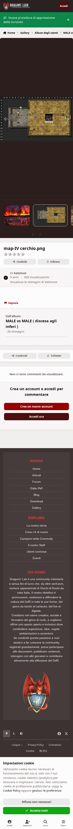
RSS (44, 751)
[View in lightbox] (36, 119)
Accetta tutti (39, 810)
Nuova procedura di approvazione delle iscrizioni (29, 20)
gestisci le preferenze (46, 790)
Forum (36, 481)
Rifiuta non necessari (36, 802)
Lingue (16, 745)
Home (36, 468)
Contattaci (55, 745)
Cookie (30, 751)
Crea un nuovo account (36, 406)
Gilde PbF (36, 488)
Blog (36, 494)
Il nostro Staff (36, 545)
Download (36, 501)
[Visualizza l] (17, 215)
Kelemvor (20, 273)
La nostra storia (37, 525)
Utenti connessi (36, 551)
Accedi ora (36, 416)
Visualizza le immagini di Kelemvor (34, 282)
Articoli (36, 475)
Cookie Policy (11, 790)
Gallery (36, 507)
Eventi (37, 558)
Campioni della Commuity (36, 538)
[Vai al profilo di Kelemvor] (6, 278)
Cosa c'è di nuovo (36, 532)
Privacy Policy (36, 745)
